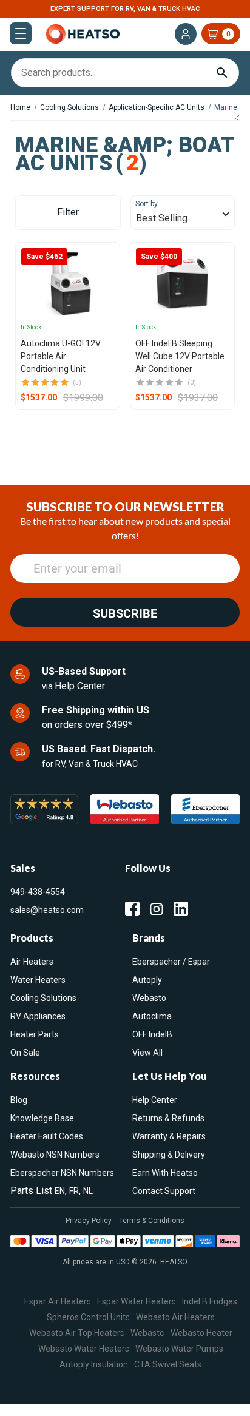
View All (147, 1052)
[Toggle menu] (21, 33)
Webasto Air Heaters (175, 1316)
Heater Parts (34, 1034)
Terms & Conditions (151, 1220)
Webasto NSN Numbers (55, 1154)
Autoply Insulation (93, 1364)
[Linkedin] (181, 909)
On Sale (25, 1052)
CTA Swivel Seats (167, 1364)
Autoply (147, 980)
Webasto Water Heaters (83, 1348)
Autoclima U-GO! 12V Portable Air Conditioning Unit (61, 356)
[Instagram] (156, 909)
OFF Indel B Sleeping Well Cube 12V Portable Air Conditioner (180, 356)
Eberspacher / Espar (171, 961)
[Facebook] (132, 909)
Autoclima (152, 1016)
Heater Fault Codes (46, 1136)
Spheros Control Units (88, 1316)
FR (74, 1191)
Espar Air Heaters (57, 1301)
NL (88, 1191)
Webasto (149, 998)
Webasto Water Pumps (179, 1348)
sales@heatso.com (47, 910)
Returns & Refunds (168, 1118)
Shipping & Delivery (168, 1154)
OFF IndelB (152, 1034)
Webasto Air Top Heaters (76, 1332)
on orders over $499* (87, 724)
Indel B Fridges (209, 1301)
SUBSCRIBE (125, 613)
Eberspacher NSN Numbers (62, 1173)
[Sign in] (186, 34)
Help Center (80, 686)
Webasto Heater (201, 1332)
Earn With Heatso (165, 1173)
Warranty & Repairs (169, 1136)
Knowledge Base (42, 1118)
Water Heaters (38, 980)
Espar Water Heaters (136, 1301)
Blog (18, 1100)
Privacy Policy (89, 1220)
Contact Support (163, 1191)
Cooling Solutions (43, 998)
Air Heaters (31, 961)
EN (60, 1191)
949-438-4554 (37, 892)
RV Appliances (38, 1016)
